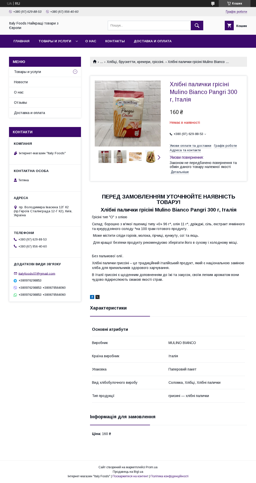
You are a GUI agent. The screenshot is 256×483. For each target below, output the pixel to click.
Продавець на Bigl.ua (128, 472)
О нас (90, 41)
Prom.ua (152, 467)
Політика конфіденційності (169, 476)
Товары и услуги (54, 41)
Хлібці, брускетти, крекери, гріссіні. (135, 62)
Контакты (115, 41)
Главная (22, 41)
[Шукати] (197, 25)
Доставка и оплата (153, 41)
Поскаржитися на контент (130, 476)
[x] (98, 298)
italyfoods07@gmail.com (36, 273)
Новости (21, 82)
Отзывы (20, 102)
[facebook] (92, 298)
